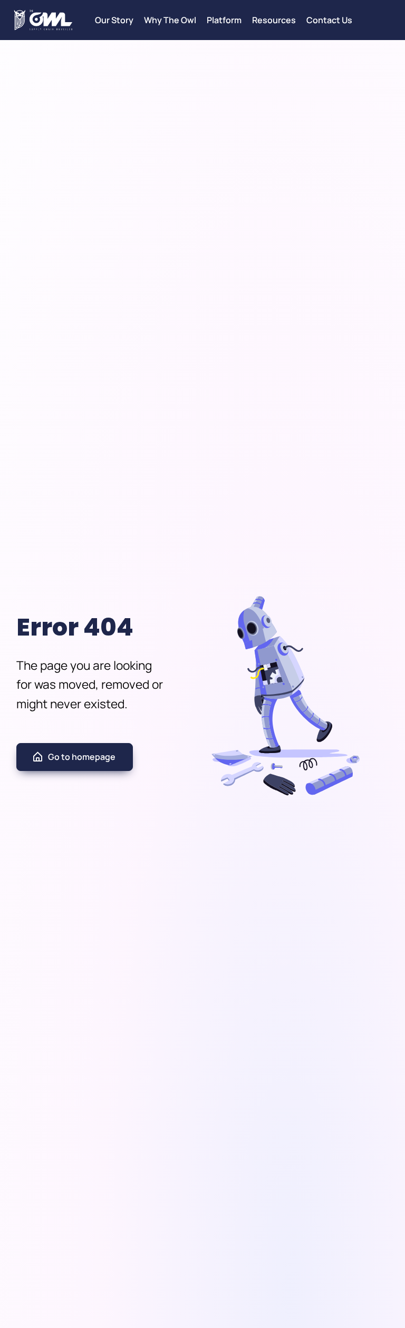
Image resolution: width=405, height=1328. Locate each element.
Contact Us (329, 20)
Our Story (114, 20)
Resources (274, 20)
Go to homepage (81, 757)
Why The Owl (170, 20)
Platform (224, 20)
